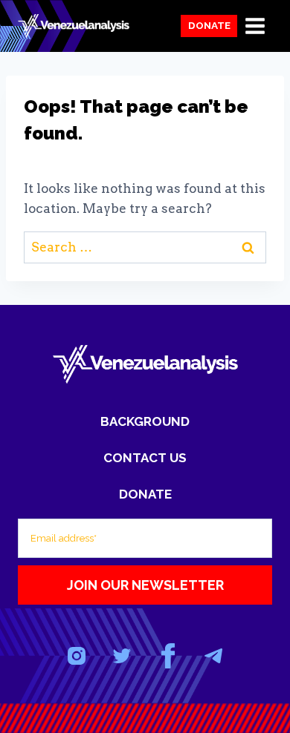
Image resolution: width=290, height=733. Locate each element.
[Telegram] (213, 656)
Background (145, 421)
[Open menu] (254, 25)
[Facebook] (167, 656)
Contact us (145, 457)
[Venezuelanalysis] (73, 26)
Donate (209, 25)
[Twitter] (122, 656)
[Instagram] (77, 656)
